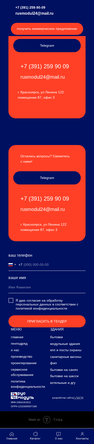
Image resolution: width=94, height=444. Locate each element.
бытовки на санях (64, 370)
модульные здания (65, 344)
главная (17, 337)
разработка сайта (62, 397)
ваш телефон (20, 255)
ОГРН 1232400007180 (24, 406)
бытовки (56, 337)
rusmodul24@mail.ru (34, 13)
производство (21, 356)
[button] (47, 29)
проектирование (24, 363)
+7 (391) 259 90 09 (44, 66)
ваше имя (17, 278)
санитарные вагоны (65, 357)
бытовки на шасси (64, 376)
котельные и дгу (62, 383)
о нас (15, 350)
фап (53, 363)
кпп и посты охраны (65, 350)
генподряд (19, 343)
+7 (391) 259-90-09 (30, 7)
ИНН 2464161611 (21, 402)
